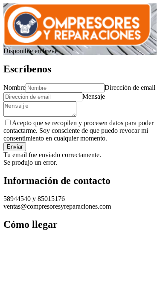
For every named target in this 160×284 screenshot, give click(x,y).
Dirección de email (130, 87)
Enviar (15, 146)
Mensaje (93, 96)
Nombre (14, 87)
